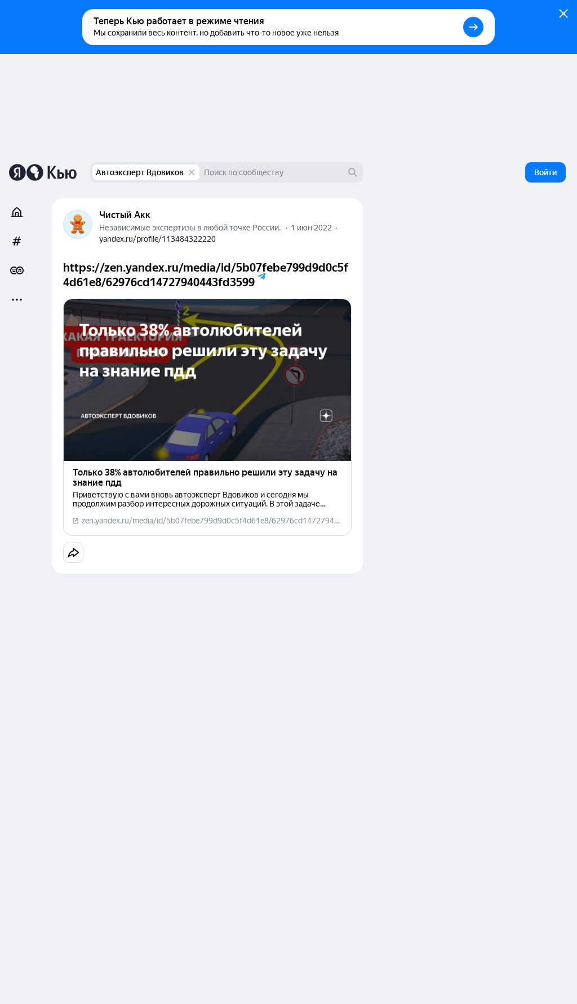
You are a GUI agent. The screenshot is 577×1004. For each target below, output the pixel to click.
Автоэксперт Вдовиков (140, 172)
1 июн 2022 (311, 227)
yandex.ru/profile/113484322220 (157, 238)
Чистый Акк (124, 215)
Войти (545, 172)
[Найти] (353, 172)
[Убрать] (191, 172)
